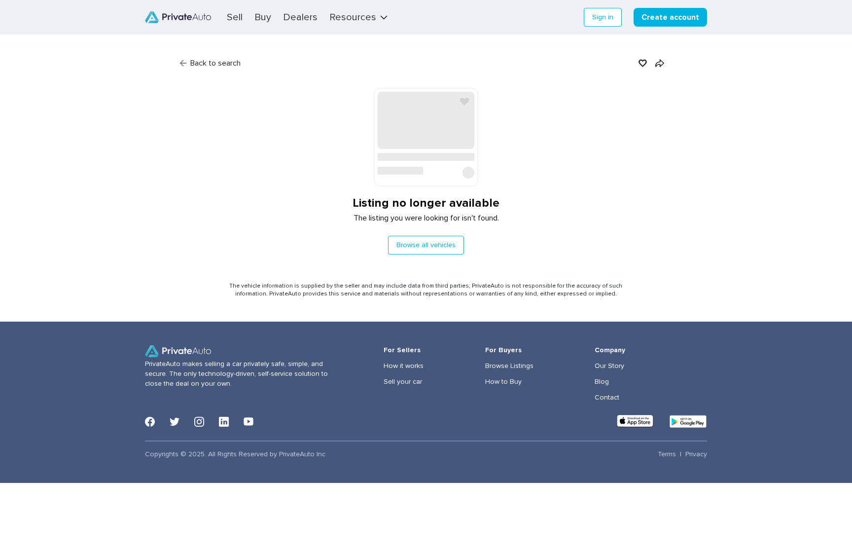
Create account (670, 17)
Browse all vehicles (426, 245)
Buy (262, 17)
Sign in (602, 17)
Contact (607, 397)
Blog (602, 381)
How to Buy (503, 381)
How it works (404, 366)
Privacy (696, 454)
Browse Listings (509, 366)
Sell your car (403, 381)
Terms (667, 454)
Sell (235, 17)
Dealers (300, 17)
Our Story (609, 366)
